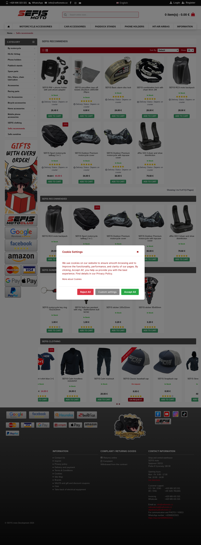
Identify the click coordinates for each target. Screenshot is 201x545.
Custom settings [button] (107, 291)
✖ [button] (138, 251)
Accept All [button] (130, 291)
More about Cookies (72, 279)
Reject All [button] (85, 291)
